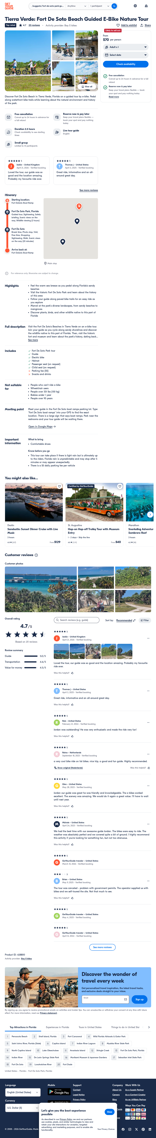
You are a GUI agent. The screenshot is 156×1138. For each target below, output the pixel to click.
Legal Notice (79, 1094)
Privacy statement (48, 1013)
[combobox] (126, 620)
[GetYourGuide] (9, 6)
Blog (114, 1099)
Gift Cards (117, 1109)
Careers (116, 1094)
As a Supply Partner (134, 1090)
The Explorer (116, 1116)
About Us (116, 1090)
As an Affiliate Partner (135, 1099)
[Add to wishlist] (59, 486)
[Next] (150, 514)
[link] (34, 514)
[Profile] (146, 6)
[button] (29, 25)
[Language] (135, 5)
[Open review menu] (148, 638)
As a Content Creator (135, 1094)
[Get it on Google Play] (59, 1092)
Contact (76, 1090)
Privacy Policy (79, 1099)
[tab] (23, 1027)
